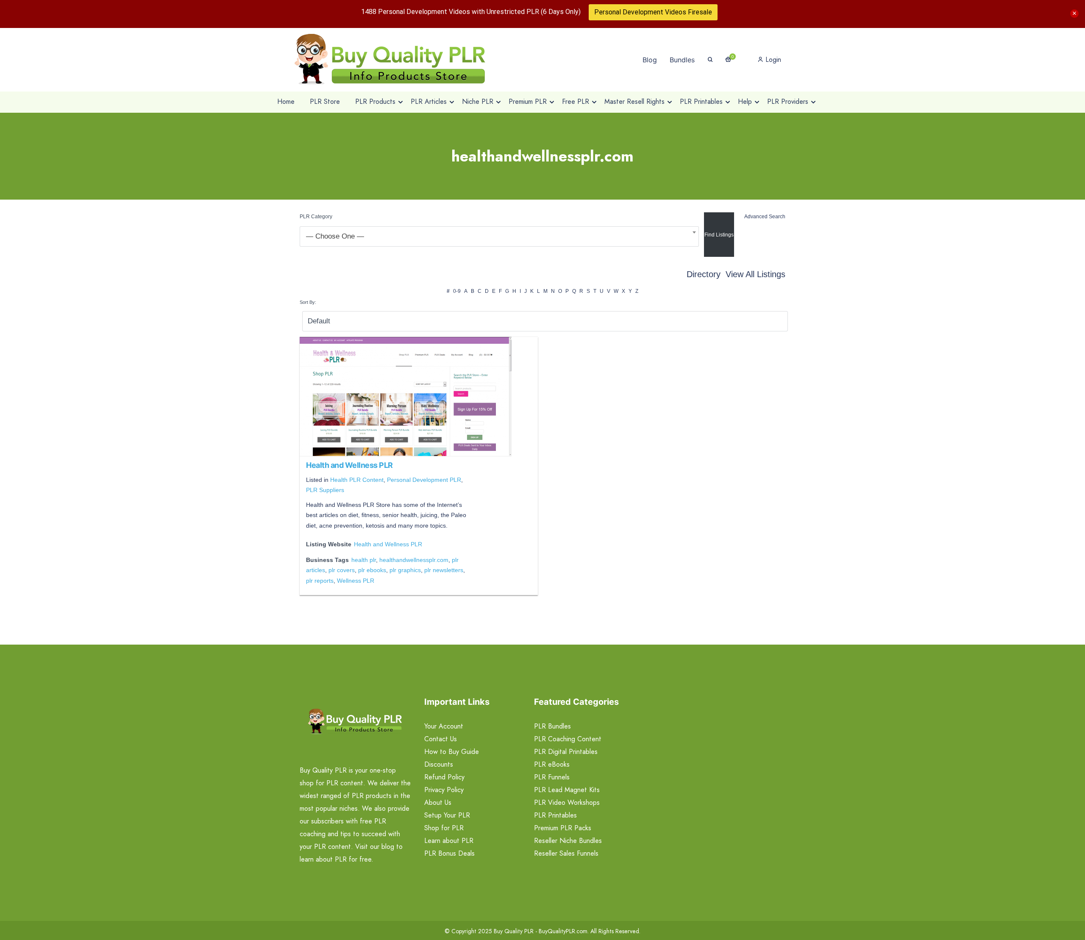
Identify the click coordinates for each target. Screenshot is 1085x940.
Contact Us (440, 739)
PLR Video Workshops (567, 802)
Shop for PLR (444, 828)
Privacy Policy (444, 790)
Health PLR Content (357, 479)
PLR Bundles (552, 726)
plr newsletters (443, 570)
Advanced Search (764, 217)
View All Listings (755, 274)
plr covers (341, 570)
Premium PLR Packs (562, 828)
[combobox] (499, 236)
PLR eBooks (552, 764)
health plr (363, 559)
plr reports (320, 580)
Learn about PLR (448, 840)
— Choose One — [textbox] (335, 236)
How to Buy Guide (451, 751)
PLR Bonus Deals (449, 853)
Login (772, 59)
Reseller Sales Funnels (566, 853)
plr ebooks (372, 570)
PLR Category (316, 217)
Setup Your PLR (447, 815)
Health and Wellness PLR (349, 465)
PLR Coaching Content (567, 739)
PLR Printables (555, 815)
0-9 (457, 291)
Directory (704, 274)
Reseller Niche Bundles (568, 840)
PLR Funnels (552, 777)
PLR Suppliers (325, 490)
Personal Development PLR (424, 479)
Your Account (443, 726)
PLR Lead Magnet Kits (567, 790)
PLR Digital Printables (566, 751)
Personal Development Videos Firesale (653, 12)
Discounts (438, 764)
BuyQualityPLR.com (563, 931)
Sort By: (308, 302)
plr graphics (405, 570)
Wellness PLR (355, 580)
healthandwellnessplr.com (413, 559)
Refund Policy (444, 777)
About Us (437, 802)
